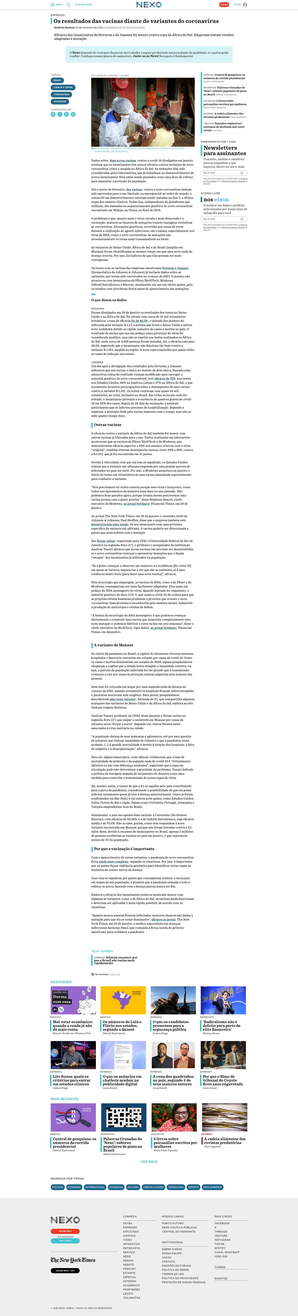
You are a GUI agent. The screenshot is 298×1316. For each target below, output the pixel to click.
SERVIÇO (129, 1252)
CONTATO (168, 1261)
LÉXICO (128, 1293)
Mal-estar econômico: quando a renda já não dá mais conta (73, 1025)
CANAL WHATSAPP (227, 1252)
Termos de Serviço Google (233, 181)
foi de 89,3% (139, 321)
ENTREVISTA (131, 1248)
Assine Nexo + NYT (65, 1271)
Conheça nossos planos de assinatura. (106, 56)
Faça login (65, 1241)
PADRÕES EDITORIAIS (176, 1265)
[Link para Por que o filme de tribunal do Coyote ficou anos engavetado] (223, 1055)
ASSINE (224, 4)
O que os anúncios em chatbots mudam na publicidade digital (122, 1080)
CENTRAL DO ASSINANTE (179, 1231)
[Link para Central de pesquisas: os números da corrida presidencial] (73, 1117)
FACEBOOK (222, 1223)
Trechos (208, 123)
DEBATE (128, 1264)
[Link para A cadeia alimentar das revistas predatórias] (224, 1117)
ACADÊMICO (131, 1285)
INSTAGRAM (223, 1240)
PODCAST (129, 1269)
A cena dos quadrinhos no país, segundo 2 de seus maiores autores (173, 1080)
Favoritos (209, 101)
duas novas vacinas (123, 160)
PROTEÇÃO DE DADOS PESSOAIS (183, 1282)
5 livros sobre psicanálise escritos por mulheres (175, 1142)
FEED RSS (221, 1256)
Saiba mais (114, 974)
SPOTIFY (220, 1248)
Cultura (133, 1187)
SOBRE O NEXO (172, 1249)
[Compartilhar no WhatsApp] (73, 114)
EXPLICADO (131, 1231)
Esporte (193, 1187)
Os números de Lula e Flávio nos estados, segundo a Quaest (122, 1025)
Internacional (95, 1187)
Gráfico (105, 1017)
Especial (208, 75)
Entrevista (207, 1017)
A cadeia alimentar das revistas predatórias (225, 1141)
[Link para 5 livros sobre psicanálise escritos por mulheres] (174, 1117)
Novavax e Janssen (175, 268)
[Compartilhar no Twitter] (59, 114)
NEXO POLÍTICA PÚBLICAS (179, 1227)
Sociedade (60, 102)
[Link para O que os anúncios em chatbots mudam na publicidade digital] (123, 1055)
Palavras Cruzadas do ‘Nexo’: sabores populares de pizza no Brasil (225, 91)
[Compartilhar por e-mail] (66, 114)
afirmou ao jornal (163, 919)
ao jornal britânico (136, 503)
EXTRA (127, 1223)
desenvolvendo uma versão (110, 524)
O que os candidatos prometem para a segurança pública (171, 1025)
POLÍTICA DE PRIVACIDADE (180, 1278)
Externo (208, 114)
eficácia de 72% (165, 378)
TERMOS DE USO (173, 1274)
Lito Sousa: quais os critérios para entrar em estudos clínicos (72, 1080)
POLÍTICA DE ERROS (175, 1270)
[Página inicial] (149, 5)
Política (57, 1187)
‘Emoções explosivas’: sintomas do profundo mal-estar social (224, 127)
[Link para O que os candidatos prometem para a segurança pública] (173, 1000)
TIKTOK (219, 1244)
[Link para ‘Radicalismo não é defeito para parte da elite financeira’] (223, 1000)
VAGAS (166, 1257)
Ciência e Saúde (63, 87)
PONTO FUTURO (172, 1223)
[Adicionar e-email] (242, 173)
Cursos (220, 1267)
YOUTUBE (221, 1235)
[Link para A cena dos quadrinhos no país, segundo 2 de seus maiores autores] (173, 1055)
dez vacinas (134, 189)
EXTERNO (129, 1281)
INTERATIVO (131, 1244)
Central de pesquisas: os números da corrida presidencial (74, 1142)
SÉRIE (127, 1256)
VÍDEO (127, 1240)
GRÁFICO (129, 1235)
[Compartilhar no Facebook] (53, 114)
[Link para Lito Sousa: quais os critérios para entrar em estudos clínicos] (73, 1055)
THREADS (221, 1231)
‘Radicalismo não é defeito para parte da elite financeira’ (221, 1025)
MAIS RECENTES (83, 4)
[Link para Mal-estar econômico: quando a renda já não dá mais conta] (73, 1000)
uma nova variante (123, 699)
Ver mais (149, 1162)
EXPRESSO (130, 1227)
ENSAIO (128, 1260)
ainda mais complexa (113, 861)
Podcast (55, 1017)
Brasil (57, 80)
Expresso (156, 1017)
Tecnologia (175, 1187)
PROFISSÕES (131, 1289)
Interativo (209, 88)
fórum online (106, 541)
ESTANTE (129, 1273)
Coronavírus (61, 94)
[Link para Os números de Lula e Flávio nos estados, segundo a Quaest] (123, 1000)
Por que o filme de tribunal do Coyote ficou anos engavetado (223, 1080)
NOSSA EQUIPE (172, 1253)
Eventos (221, 1278)
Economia (74, 1187)
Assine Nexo (65, 1231)
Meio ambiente (212, 1187)
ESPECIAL (129, 1277)
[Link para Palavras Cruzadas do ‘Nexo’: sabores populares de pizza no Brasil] (123, 1117)
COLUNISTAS (131, 1298)
